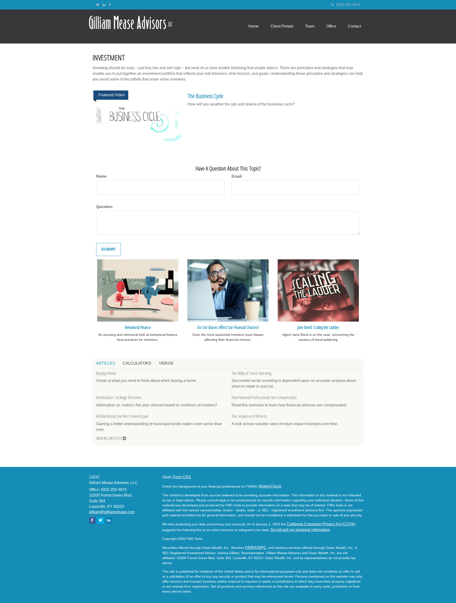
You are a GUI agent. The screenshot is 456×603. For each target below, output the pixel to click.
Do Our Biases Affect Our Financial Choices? (228, 327)
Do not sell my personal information (300, 530)
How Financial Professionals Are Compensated (264, 397)
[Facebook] (110, 4)
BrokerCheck (270, 486)
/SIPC (261, 548)
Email (237, 176)
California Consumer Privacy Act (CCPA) (321, 524)
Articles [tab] (105, 363)
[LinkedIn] (104, 4)
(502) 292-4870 (348, 4)
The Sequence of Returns (249, 416)
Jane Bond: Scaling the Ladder (318, 327)
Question (104, 207)
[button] (282, 26)
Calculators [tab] (137, 363)
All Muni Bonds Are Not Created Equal (122, 416)
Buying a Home (106, 373)
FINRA (250, 548)
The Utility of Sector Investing (251, 373)
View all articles (109, 438)
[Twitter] (97, 4)
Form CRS (182, 477)
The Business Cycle (205, 96)
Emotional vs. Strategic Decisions (119, 397)
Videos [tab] (166, 363)
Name (101, 176)
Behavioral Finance (138, 327)
